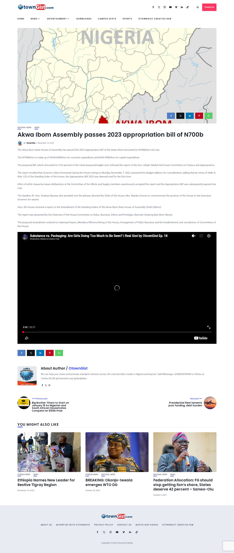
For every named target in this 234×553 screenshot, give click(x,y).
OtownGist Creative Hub (154, 18)
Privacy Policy (103, 525)
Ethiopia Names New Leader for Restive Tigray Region (46, 482)
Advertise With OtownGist (73, 525)
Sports (127, 18)
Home (21, 18)
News (34, 18)
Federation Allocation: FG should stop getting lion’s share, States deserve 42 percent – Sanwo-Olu (183, 485)
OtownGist (30, 143)
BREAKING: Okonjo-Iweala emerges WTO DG (109, 482)
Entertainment (57, 18)
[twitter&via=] (180, 116)
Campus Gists (107, 18)
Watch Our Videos (146, 525)
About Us (46, 525)
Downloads (84, 18)
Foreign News (24, 474)
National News (24, 127)
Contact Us (209, 7)
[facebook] (171, 116)
